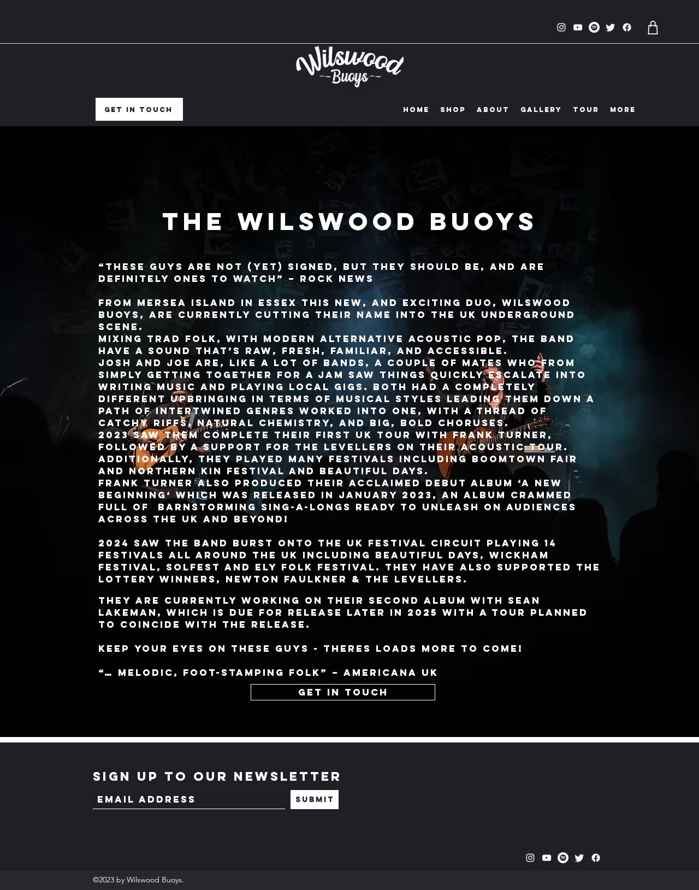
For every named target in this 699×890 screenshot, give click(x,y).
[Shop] (653, 28)
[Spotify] (594, 27)
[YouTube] (577, 27)
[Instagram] (561, 27)
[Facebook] (626, 27)
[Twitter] (610, 27)
